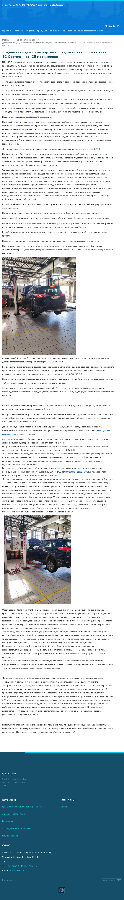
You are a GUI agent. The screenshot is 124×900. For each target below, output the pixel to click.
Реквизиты (7, 821)
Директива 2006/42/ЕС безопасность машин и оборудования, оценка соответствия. (39, 42)
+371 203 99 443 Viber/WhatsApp (23, 866)
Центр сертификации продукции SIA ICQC (23, 806)
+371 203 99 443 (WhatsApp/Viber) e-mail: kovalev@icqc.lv (36, 4)
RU (106, 26)
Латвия (65, 806)
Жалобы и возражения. (13, 813)
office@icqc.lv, (17, 870)
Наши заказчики (10, 835)
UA (110, 26)
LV (114, 26)
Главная (5, 40)
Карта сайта (8, 880)
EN (118, 26)
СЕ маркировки (32, 117)
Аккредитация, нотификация (16, 828)
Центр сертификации (26, 40)
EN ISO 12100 (93, 149)
